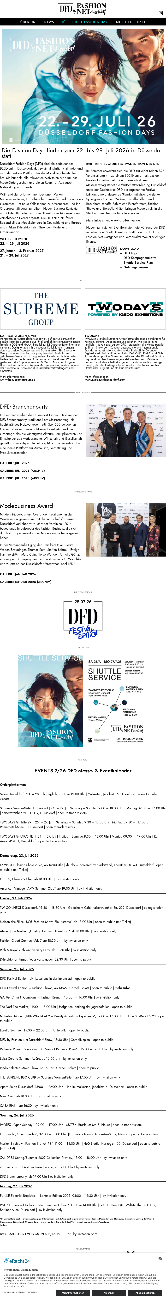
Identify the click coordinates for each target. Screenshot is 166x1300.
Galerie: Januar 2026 (18, 574)
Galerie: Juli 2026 (15, 463)
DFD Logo (131, 253)
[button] (29, 21)
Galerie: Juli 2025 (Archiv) (22, 470)
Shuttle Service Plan (138, 262)
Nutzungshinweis (136, 267)
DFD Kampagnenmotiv (140, 258)
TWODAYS (92, 336)
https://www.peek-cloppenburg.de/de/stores (87, 1221)
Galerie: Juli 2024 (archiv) (22, 478)
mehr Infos (122, 988)
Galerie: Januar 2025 (18, 582)
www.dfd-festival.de (125, 220)
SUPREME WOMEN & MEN (18, 336)
